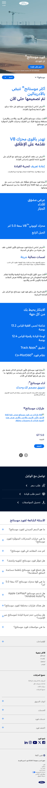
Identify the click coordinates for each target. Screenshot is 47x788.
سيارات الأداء (41, 687)
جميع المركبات (40, 689)
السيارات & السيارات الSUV (36, 681)
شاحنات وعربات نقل (39, 684)
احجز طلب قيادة (36, 67)
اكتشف (39, 446)
